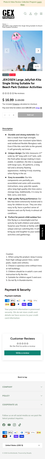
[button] (36, 13)
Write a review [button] (22, 353)
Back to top (22, 377)
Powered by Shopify (24, 453)
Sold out (30, 115)
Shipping (16, 104)
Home (4, 24)
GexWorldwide (13, 453)
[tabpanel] (22, 207)
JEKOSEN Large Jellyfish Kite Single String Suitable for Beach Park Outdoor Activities (22, 26)
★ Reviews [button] (42, 232)
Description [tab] (7, 128)
